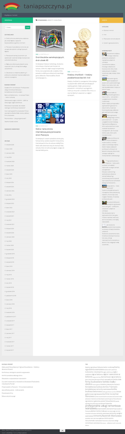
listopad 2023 (10, 203)
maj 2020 (9, 241)
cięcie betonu (97, 374)
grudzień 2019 (10, 254)
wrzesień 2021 (10, 212)
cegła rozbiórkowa (108, 372)
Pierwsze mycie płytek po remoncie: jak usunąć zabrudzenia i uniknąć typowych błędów (16, 49)
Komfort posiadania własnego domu (12, 375)
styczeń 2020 (10, 249)
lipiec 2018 (9, 300)
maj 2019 (9, 275)
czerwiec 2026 (10, 153)
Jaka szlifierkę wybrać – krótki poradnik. (13, 390)
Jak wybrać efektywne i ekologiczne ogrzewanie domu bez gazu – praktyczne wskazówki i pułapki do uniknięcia (111, 206)
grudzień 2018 (10, 291)
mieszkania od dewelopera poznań (100, 399)
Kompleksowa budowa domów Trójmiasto (101, 387)
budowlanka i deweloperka (94, 372)
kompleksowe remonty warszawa (98, 389)
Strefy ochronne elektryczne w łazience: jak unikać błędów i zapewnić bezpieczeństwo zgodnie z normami (17, 41)
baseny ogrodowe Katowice (94, 367)
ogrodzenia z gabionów (92, 401)
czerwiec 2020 (10, 237)
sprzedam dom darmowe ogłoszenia (95, 418)
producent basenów (105, 403)
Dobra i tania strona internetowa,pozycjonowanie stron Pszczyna (48, 132)
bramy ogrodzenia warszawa (102, 368)
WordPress (10, 433)
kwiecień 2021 (10, 224)
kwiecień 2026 (10, 161)
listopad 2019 (10, 258)
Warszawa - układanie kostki (108, 423)
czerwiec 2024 (10, 191)
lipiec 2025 (9, 174)
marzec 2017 (10, 346)
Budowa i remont (109, 30)
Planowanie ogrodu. (112, 78)
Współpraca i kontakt (10, 15)
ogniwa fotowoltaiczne (115, 399)
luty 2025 (9, 178)
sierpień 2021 (10, 216)
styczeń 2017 (10, 350)
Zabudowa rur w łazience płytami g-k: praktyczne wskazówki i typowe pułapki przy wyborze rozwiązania (17, 75)
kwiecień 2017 (10, 342)
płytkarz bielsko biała (97, 411)
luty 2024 (9, 195)
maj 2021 (9, 220)
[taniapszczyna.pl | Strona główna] (37, 6)
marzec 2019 (10, 279)
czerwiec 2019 (10, 270)
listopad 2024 (10, 182)
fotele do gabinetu (96, 384)
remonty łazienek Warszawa (107, 415)
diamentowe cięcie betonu (111, 377)
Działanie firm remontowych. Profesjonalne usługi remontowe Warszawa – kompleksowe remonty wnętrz (17, 90)
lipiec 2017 (9, 329)
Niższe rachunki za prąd (8, 396)
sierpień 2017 (10, 325)
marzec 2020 (10, 245)
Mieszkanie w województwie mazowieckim (14, 378)
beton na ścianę (109, 367)
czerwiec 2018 (10, 304)
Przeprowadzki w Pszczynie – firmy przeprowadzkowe (17, 387)
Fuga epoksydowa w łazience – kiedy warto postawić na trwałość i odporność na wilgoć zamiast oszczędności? (110, 165)
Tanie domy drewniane (108, 421)
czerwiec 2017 (10, 333)
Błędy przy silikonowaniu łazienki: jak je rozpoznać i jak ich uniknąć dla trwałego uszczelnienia (16, 66)
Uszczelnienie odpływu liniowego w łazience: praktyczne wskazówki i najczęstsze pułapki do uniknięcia (111, 58)
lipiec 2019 (9, 266)
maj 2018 (9, 308)
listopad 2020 (10, 228)
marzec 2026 (10, 166)
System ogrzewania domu (111, 43)
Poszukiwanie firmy (7, 393)
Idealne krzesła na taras (11, 121)
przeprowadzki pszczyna (105, 409)
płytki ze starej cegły (110, 411)
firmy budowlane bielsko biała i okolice (100, 383)
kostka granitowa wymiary (109, 392)
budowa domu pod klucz (110, 369)
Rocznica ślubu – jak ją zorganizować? (15, 118)
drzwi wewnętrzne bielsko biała (110, 379)
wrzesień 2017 (10, 321)
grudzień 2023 (10, 199)
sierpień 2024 (10, 186)
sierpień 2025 (10, 170)
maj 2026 (9, 157)
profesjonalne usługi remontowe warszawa (103, 407)
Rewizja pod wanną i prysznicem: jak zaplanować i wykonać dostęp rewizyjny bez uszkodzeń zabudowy (17, 58)
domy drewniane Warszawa (92, 379)
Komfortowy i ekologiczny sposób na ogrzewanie (16, 372)
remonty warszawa (103, 413)
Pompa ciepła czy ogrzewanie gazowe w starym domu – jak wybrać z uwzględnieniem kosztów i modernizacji (110, 97)
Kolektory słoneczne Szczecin (110, 384)
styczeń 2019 (10, 287)
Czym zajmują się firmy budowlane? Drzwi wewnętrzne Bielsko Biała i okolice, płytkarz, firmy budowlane (17, 113)
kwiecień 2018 (10, 312)
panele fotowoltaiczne (108, 401)
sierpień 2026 (10, 145)
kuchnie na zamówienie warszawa (103, 396)
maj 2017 (9, 337)
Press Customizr (22, 433)
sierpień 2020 (10, 233)
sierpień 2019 (10, 262)
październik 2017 (11, 316)
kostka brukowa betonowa (101, 390)
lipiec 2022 (9, 207)
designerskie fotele (97, 377)
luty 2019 (9, 283)
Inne (37, 54)
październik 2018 (11, 295)
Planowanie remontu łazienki (112, 39)
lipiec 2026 (9, 149)
